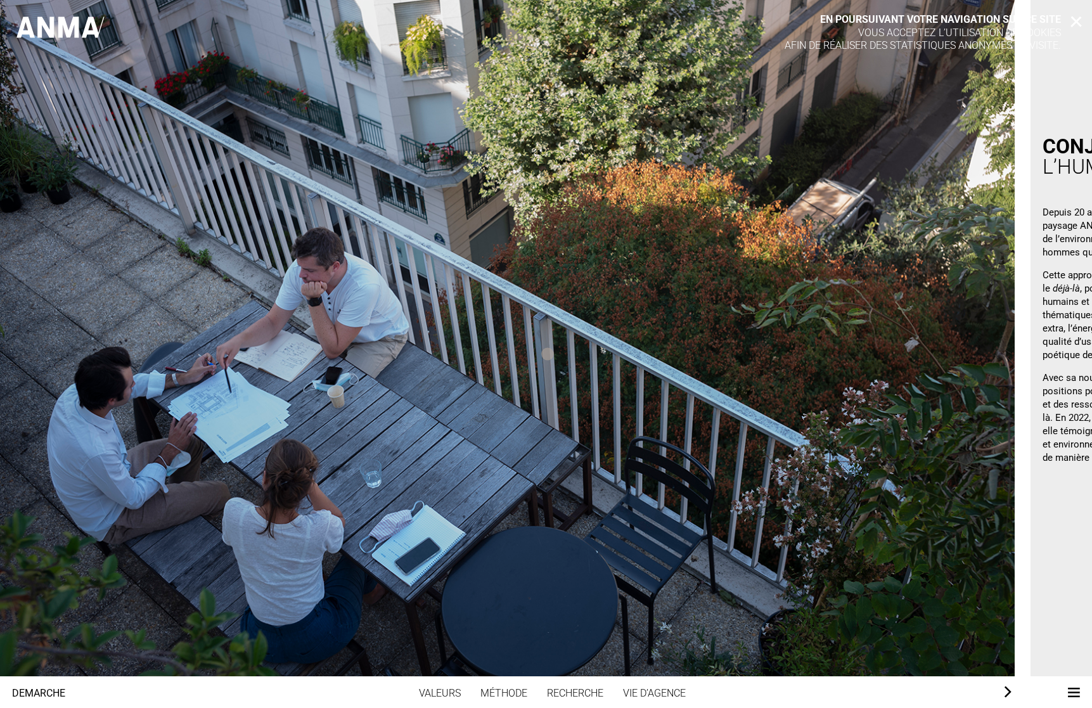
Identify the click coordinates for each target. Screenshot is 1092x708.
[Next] (1006, 692)
